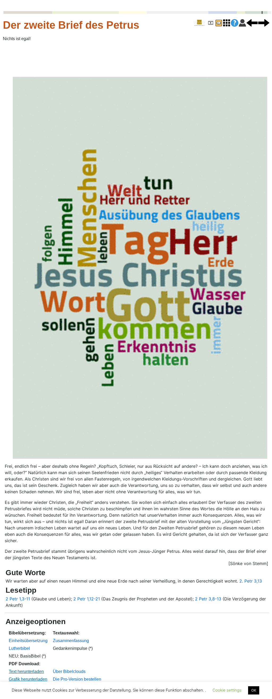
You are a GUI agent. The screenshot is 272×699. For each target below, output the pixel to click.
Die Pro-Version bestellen (77, 679)
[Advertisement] (136, 59)
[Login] (242, 22)
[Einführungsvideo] (211, 22)
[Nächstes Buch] (264, 22)
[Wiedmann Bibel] (199, 23)
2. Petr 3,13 (250, 581)
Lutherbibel (19, 648)
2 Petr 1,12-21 (86, 598)
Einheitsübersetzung (28, 640)
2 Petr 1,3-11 (18, 598)
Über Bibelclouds (69, 671)
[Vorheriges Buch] (252, 22)
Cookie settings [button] (226, 690)
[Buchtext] (219, 22)
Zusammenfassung (71, 640)
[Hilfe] (234, 23)
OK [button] (253, 690)
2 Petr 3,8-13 (208, 598)
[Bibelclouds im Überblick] (227, 22)
